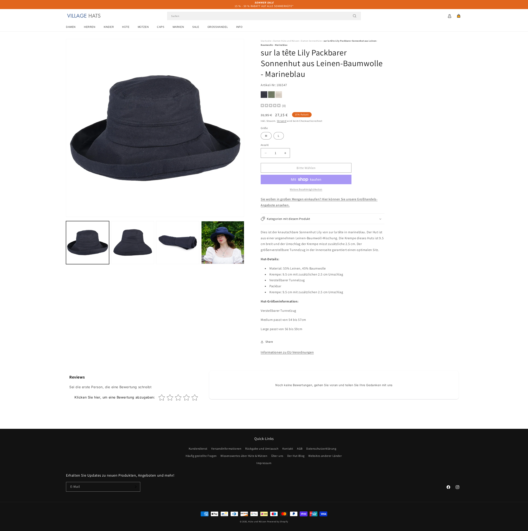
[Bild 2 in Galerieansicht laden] (132, 242)
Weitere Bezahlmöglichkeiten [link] (306, 189)
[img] (270, 106)
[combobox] (264, 16)
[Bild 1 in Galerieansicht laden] (87, 242)
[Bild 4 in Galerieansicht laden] (222, 242)
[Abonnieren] (135, 487)
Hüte (125, 27)
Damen (71, 27)
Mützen (143, 27)
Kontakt (287, 448)
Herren (89, 27)
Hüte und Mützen (257, 521)
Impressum (263, 463)
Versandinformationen (226, 448)
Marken (178, 27)
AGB (300, 448)
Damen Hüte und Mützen (286, 40)
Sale (195, 27)
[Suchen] (354, 16)
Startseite (266, 40)
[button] (459, 16)
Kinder (109, 27)
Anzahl (265, 145)
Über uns (277, 456)
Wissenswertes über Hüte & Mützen (243, 456)
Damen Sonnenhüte (311, 40)
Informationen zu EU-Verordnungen (287, 352)
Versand (281, 120)
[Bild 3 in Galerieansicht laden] (177, 242)
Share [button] (269, 341)
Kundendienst (198, 448)
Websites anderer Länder (325, 456)
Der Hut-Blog (296, 456)
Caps (160, 27)
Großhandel (217, 27)
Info (239, 27)
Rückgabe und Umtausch (262, 448)
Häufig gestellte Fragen (201, 456)
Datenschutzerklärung (321, 448)
